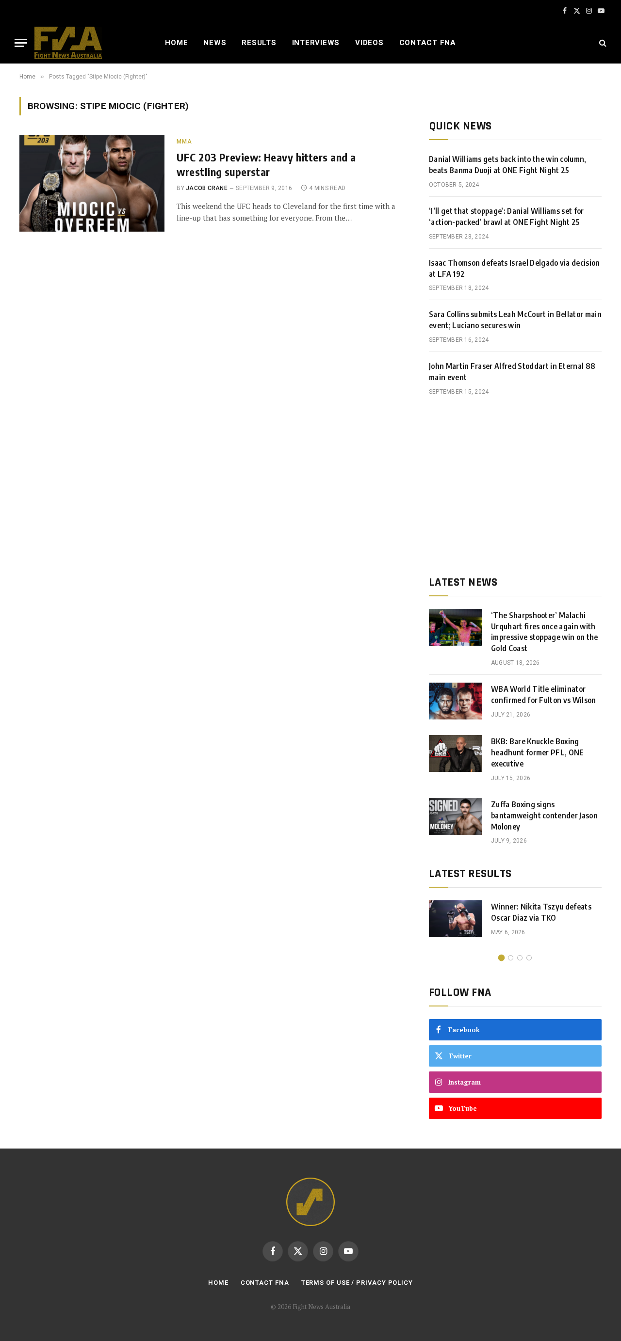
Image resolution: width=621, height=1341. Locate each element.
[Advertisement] (515, 486)
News (214, 42)
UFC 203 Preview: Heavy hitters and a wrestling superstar (266, 164)
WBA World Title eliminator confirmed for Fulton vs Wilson (543, 694)
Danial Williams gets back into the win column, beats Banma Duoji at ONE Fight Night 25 (508, 164)
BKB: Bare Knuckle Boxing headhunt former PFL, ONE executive (537, 752)
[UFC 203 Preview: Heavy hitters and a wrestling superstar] (91, 183)
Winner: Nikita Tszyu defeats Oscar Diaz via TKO (541, 912)
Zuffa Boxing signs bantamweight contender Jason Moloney (544, 815)
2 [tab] (510, 958)
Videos (369, 42)
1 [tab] (501, 958)
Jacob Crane (207, 188)
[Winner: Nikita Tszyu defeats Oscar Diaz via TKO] (455, 918)
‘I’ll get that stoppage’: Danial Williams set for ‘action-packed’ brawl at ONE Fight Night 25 (506, 216)
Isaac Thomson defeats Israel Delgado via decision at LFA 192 (514, 268)
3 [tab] (519, 958)
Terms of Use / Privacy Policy (357, 1282)
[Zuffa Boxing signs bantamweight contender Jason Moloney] (455, 816)
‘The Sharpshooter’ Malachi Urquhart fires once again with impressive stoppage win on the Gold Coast (544, 632)
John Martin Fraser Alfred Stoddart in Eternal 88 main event (512, 371)
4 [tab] (529, 958)
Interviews (316, 42)
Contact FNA (427, 42)
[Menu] (21, 43)
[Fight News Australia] (68, 43)
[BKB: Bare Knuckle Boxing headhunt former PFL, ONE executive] (455, 753)
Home (176, 42)
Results (259, 42)
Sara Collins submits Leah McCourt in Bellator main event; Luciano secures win (515, 319)
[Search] (601, 43)
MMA (184, 141)
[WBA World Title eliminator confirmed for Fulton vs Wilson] (455, 701)
